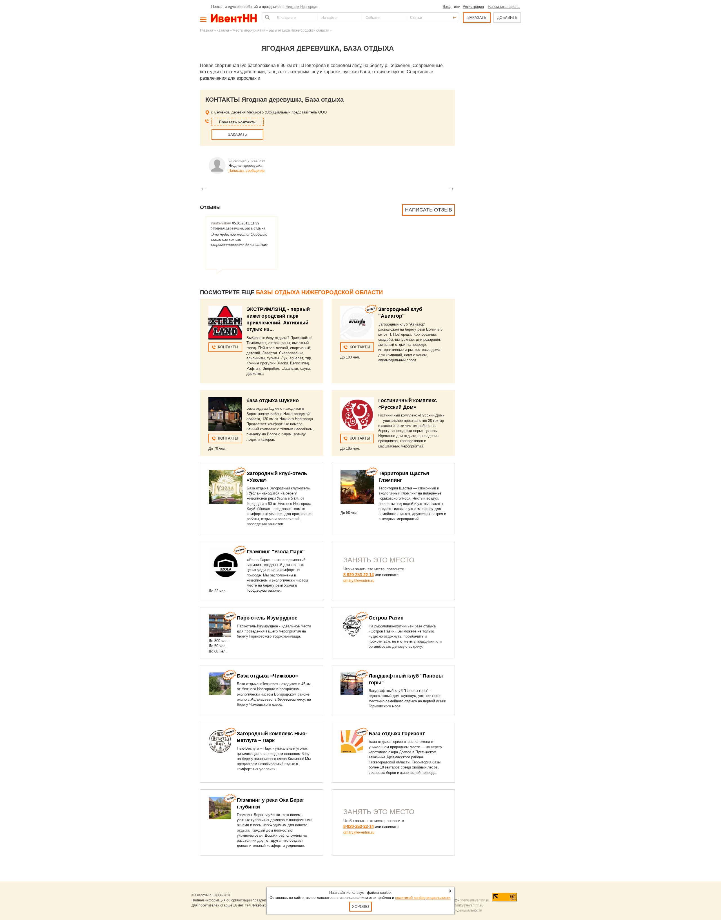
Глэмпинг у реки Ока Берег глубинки (270, 803)
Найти (267, 17)
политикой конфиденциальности (422, 898)
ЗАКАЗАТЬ (477, 17)
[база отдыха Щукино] (225, 414)
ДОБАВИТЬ (507, 17)
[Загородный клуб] (357, 323)
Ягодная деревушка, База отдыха (238, 228)
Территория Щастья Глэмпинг (404, 477)
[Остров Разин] (352, 625)
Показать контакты (238, 122)
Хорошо (360, 907)
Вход (447, 7)
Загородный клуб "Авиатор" (400, 312)
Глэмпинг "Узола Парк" (276, 551)
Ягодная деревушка (245, 165)
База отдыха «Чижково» (267, 676)
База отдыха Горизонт (397, 733)
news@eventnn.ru (475, 900)
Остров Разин (386, 618)
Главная (206, 30)
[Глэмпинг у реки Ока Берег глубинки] (220, 808)
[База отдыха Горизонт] (352, 741)
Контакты (228, 347)
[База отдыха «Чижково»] (220, 683)
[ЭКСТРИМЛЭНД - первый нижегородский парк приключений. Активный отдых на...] (225, 323)
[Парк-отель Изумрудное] (220, 625)
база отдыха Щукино (272, 400)
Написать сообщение (246, 170)
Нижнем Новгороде (302, 7)
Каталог (223, 30)
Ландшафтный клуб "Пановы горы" (406, 679)
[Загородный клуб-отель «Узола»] (225, 487)
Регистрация (473, 7)
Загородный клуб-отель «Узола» (277, 477)
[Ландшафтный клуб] (352, 683)
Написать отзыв (428, 210)
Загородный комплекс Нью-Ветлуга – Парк (272, 737)
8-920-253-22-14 (358, 574)
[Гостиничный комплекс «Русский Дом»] (357, 414)
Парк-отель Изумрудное (267, 618)
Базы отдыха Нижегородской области (299, 30)
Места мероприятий (249, 30)
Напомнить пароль (504, 7)
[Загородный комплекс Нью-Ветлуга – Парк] (220, 741)
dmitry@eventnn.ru (358, 580)
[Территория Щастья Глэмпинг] (357, 487)
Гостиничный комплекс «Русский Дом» (407, 404)
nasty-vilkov (221, 223)
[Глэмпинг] (225, 565)
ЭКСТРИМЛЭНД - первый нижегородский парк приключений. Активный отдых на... (278, 319)
